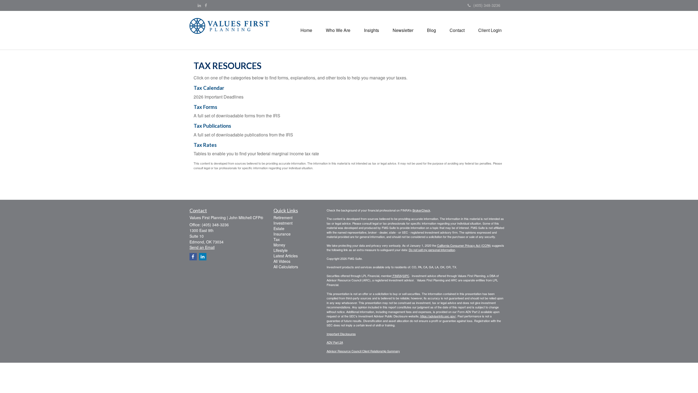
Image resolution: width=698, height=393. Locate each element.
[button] (338, 30)
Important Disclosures (341, 334)
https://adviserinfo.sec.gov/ (438, 316)
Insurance (282, 234)
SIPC (405, 275)
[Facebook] (206, 5)
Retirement (283, 217)
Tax (276, 239)
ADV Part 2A (335, 342)
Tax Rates (205, 145)
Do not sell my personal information (432, 250)
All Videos (281, 261)
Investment (283, 223)
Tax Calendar (209, 88)
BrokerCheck (421, 210)
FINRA (397, 275)
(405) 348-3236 (486, 5)
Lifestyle (280, 250)
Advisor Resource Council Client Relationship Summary (363, 351)
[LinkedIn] (199, 5)
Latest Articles (285, 255)
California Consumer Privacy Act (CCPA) (464, 245)
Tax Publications (212, 126)
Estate (278, 228)
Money (279, 245)
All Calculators (285, 266)
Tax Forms (205, 107)
